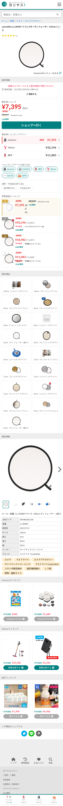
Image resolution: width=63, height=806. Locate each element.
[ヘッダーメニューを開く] (58, 4)
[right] (59, 469)
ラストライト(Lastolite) (46, 564)
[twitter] (24, 734)
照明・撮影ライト (13, 573)
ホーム (4, 21)
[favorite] (59, 27)
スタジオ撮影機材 (13, 568)
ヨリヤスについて (10, 771)
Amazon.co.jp (16, 115)
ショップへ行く (31, 125)
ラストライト (22, 559)
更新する (32, 94)
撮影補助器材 (33, 568)
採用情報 (6, 780)
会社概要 (6, 793)
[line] (31, 734)
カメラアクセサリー (33, 21)
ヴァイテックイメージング (17, 564)
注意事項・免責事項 (11, 784)
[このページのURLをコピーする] (39, 733)
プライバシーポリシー (12, 788)
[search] (58, 14)
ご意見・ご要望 (9, 775)
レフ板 (48, 568)
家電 (12, 21)
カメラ (19, 21)
